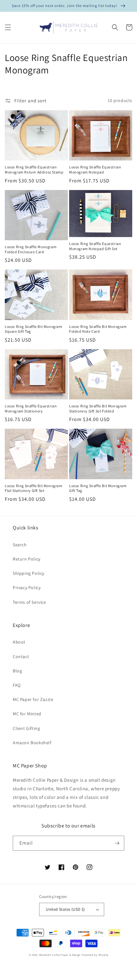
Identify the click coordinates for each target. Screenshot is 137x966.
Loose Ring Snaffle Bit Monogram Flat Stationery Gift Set (33, 488)
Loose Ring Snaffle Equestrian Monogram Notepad (95, 169)
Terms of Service (29, 602)
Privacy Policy (26, 587)
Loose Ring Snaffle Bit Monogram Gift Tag (98, 488)
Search (20, 545)
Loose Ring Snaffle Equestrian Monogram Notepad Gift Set (95, 246)
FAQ (17, 685)
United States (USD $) (65, 909)
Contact (21, 656)
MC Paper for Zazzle (33, 699)
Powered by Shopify (95, 954)
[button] (8, 27)
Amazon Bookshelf (32, 742)
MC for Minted (27, 714)
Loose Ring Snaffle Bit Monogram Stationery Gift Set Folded (98, 408)
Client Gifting (26, 728)
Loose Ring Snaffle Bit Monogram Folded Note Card (98, 329)
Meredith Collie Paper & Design (60, 954)
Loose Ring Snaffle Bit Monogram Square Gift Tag (33, 329)
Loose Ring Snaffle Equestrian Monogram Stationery (31, 408)
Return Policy (26, 559)
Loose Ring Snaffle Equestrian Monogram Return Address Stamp (34, 169)
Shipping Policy (28, 573)
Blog (17, 671)
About (19, 642)
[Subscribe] (117, 843)
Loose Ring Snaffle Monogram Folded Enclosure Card (30, 249)
